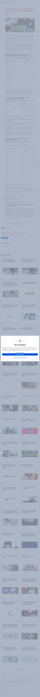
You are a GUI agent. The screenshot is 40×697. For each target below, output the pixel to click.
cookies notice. (26, 350)
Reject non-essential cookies (20, 357)
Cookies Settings (20, 352)
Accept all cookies (20, 354)
